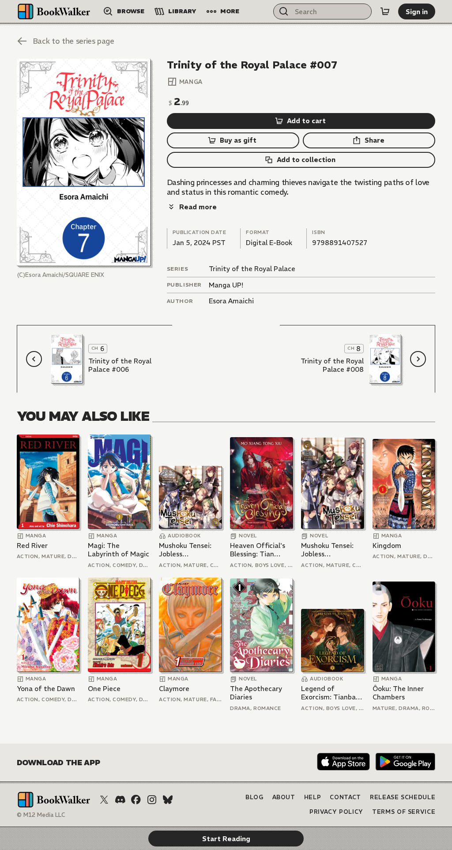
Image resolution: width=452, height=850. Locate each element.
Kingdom (387, 545)
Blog (254, 797)
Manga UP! (226, 285)
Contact (345, 797)
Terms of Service (403, 812)
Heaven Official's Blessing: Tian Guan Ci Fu (257, 550)
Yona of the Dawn (46, 688)
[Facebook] (136, 799)
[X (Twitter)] (104, 799)
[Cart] (385, 11)
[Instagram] (152, 799)
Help (312, 797)
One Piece (104, 688)
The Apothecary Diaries (256, 693)
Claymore (174, 688)
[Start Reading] (84, 162)
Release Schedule (402, 797)
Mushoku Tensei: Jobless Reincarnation (185, 550)
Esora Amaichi (231, 301)
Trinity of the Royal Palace (252, 268)
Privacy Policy (336, 812)
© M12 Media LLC (41, 815)
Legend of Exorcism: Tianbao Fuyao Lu (330, 693)
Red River (32, 545)
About (283, 797)
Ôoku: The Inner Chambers (398, 693)
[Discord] (120, 799)
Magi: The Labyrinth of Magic (118, 550)
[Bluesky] (167, 799)
